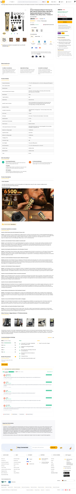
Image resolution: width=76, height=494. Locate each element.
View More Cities (54, 472)
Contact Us (3, 460)
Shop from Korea (34, 487)
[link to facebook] (14, 33)
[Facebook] (62, 490)
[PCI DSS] (3, 482)
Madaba (52, 467)
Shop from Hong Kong (25, 487)
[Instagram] (64, 490)
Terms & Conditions (29, 489)
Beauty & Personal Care (10, 4)
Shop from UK (10, 487)
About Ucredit (16, 467)
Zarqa (52, 460)
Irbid (52, 462)
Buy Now (38, 53)
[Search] (48, 2)
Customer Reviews (17, 462)
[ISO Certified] (11, 481)
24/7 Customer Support (69, 460)
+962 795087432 (68, 468)
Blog (14, 471)
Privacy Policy (37, 489)
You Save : (41, 18)
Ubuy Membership (4, 474)
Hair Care (16, 4)
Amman (52, 458)
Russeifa (52, 469)
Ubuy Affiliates (16, 472)
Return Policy (16, 464)
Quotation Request (4, 462)
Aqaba (52, 464)
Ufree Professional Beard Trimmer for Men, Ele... (52, 4)
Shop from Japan (17, 487)
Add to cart (64, 18)
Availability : (32, 24)
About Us (3, 458)
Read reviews (49, 371)
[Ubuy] (3, 2)
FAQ (14, 465)
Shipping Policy (4, 471)
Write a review (4, 364)
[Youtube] (66, 490)
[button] (54, 2)
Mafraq (52, 465)
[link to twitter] (17, 33)
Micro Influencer (4, 472)
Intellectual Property (5, 464)
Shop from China (41, 487)
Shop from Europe (56, 487)
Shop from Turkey (48, 487)
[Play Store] (66, 476)
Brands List (16, 460)
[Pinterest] (70, 490)
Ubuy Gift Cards (17, 469)
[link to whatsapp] (11, 33)
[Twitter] (68, 490)
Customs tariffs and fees (6, 469)
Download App (16, 458)
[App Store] (66, 473)
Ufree (31, 8)
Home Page (3, 4)
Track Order (3, 467)
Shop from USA (3, 487)
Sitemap (2, 465)
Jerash (52, 471)
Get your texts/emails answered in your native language (69, 463)
